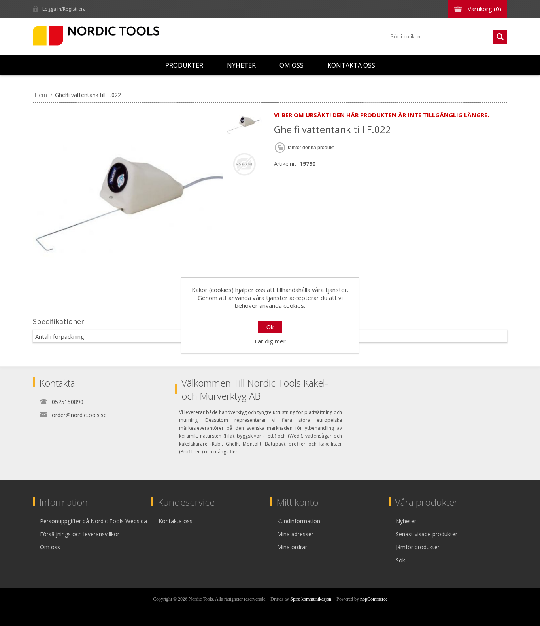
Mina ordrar (292, 547)
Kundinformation (298, 521)
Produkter (184, 65)
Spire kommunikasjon (310, 599)
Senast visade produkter (426, 534)
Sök (500, 37)
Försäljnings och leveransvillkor (79, 534)
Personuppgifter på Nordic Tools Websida (93, 521)
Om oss (291, 65)
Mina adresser (295, 534)
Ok (270, 327)
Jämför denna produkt (310, 147)
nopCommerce (373, 599)
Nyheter (241, 65)
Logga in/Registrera (64, 9)
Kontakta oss (351, 65)
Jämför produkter (418, 547)
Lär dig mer (270, 341)
